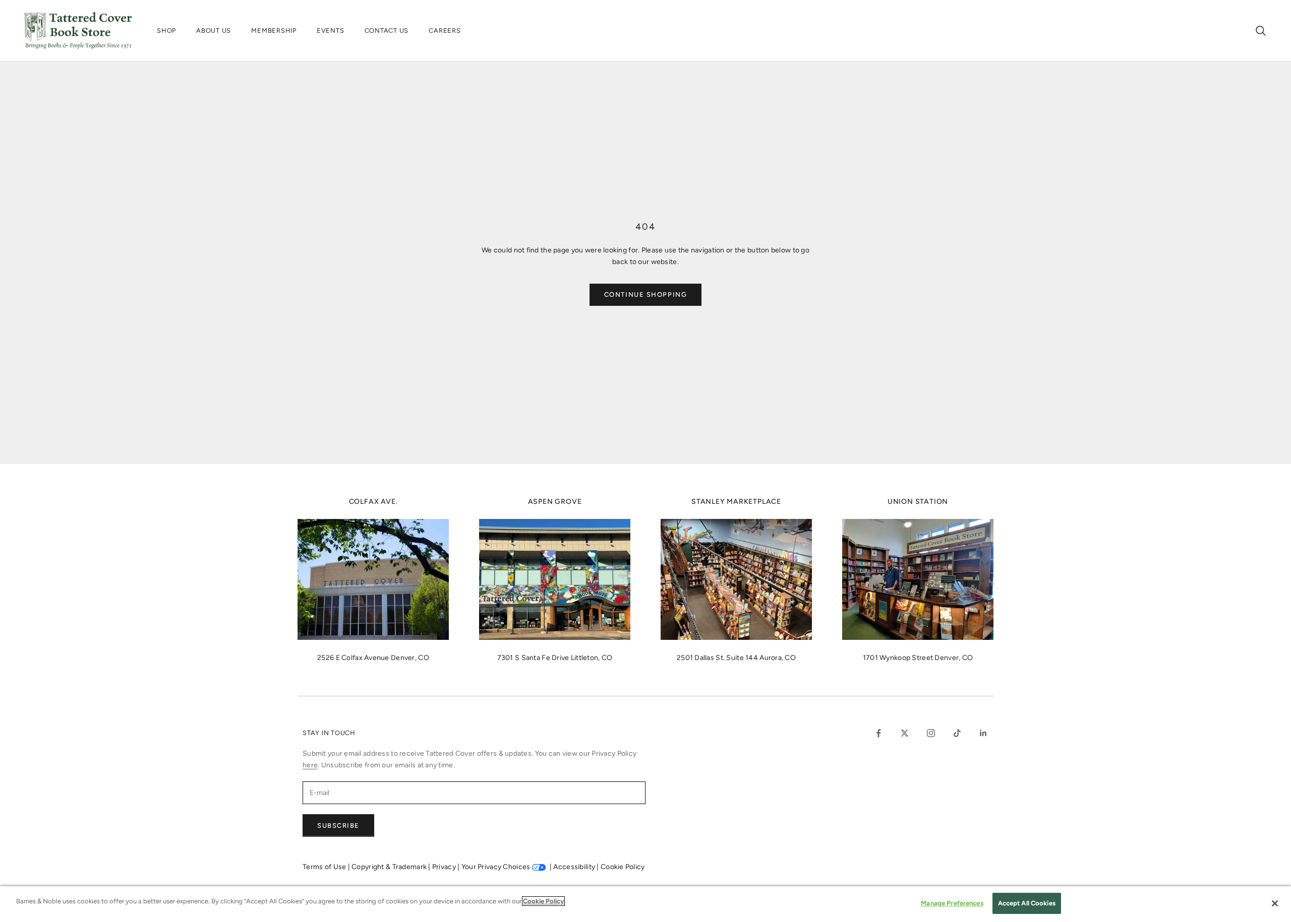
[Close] (1275, 903)
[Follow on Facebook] (878, 733)
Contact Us (387, 30)
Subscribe (338, 825)
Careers (444, 30)
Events (330, 30)
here (310, 765)
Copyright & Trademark (389, 867)
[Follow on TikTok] (957, 733)
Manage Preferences (952, 903)
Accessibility (575, 867)
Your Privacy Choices (496, 867)
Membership (274, 30)
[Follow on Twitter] (905, 733)
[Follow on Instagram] (931, 733)
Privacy (444, 867)
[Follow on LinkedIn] (983, 733)
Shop (166, 30)
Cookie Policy (623, 867)
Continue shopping (645, 294)
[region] (645, 904)
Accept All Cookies (1026, 903)
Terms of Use (325, 867)
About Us (213, 30)
